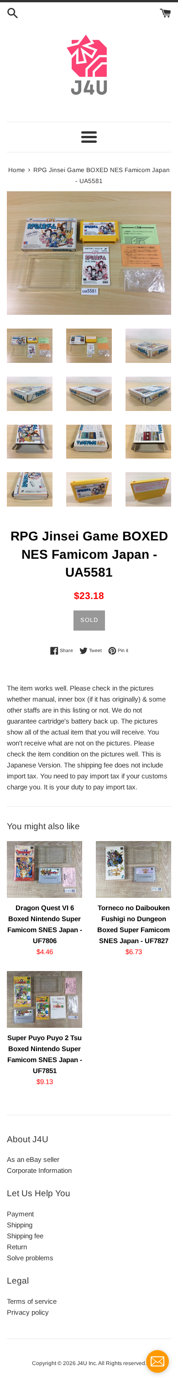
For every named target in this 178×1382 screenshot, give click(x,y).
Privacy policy (28, 1312)
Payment (20, 1214)
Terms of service (32, 1301)
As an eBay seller (33, 1159)
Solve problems (30, 1258)
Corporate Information (39, 1170)
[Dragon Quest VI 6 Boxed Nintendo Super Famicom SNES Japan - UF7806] (44, 869)
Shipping (19, 1225)
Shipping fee (25, 1236)
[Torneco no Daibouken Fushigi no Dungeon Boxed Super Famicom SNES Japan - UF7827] (133, 869)
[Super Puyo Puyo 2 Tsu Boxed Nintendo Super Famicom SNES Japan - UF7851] (44, 999)
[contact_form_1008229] (157, 1361)
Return (17, 1247)
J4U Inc (86, 1363)
